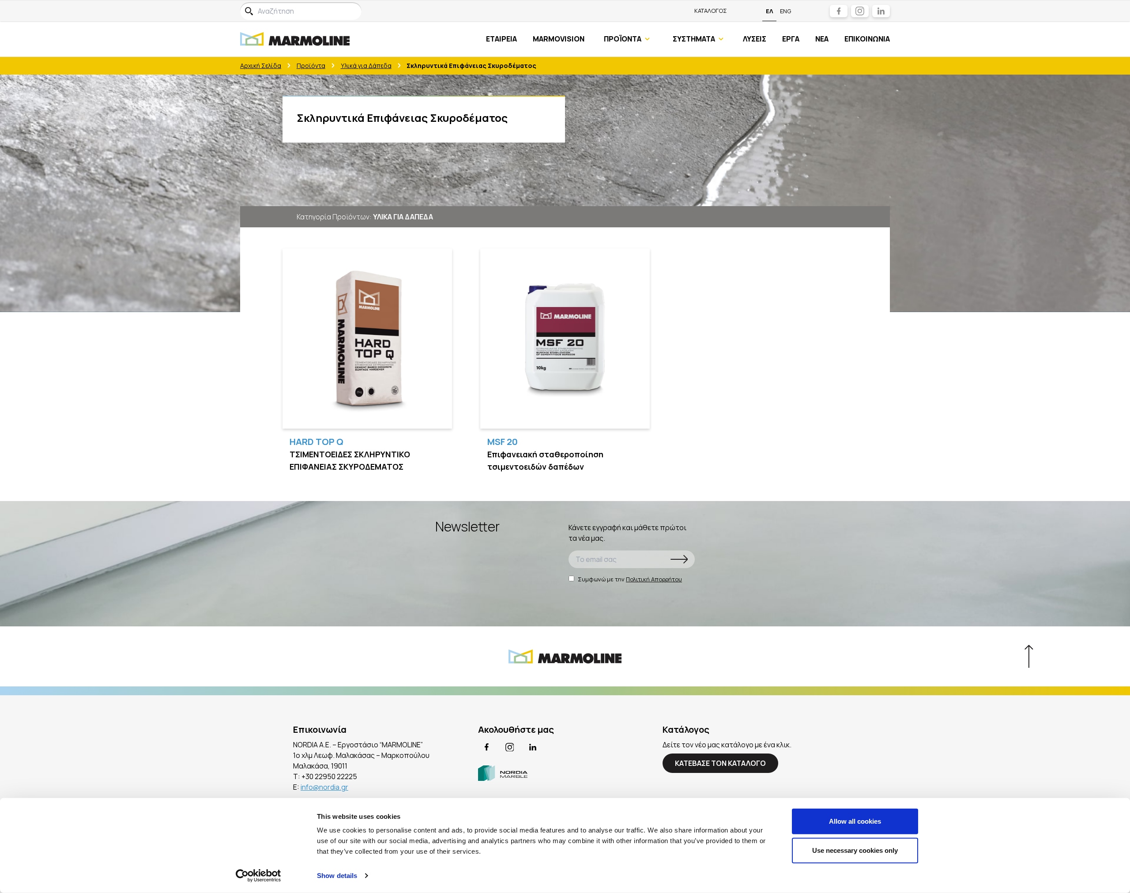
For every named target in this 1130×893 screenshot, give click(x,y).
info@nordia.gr (324, 787)
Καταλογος (710, 11)
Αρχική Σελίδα (260, 65)
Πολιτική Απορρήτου (654, 579)
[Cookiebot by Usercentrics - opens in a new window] (258, 875)
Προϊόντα (311, 65)
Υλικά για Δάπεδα (366, 65)
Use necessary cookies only (855, 850)
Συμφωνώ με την (630, 579)
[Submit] (679, 559)
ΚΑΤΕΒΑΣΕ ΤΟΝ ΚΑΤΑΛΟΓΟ (720, 763)
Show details (337, 875)
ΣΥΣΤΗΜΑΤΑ (694, 39)
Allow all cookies (855, 821)
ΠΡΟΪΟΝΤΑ (622, 39)
